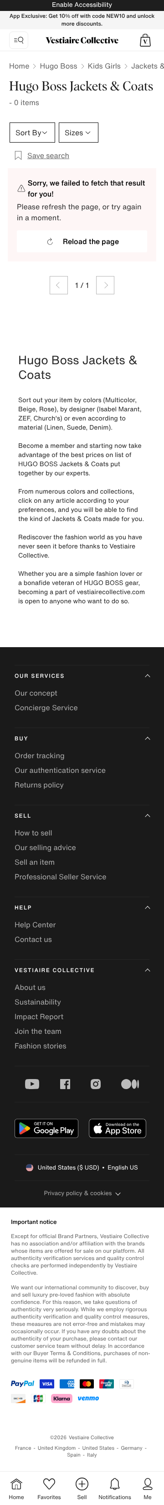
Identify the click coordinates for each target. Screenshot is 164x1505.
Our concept (36, 692)
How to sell (33, 832)
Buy (21, 739)
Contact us (33, 939)
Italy (92, 1455)
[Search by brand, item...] (18, 40)
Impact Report (39, 1016)
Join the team (38, 1031)
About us (30, 987)
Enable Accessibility (82, 5)
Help (23, 908)
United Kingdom (57, 1448)
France (23, 1448)
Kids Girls (104, 65)
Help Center (35, 924)
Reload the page (91, 241)
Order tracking (40, 755)
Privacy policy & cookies (78, 1193)
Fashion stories (41, 1045)
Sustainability (38, 1001)
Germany (132, 1448)
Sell (23, 816)
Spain (74, 1455)
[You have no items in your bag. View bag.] (145, 40)
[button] (145, 40)
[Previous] (59, 285)
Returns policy (39, 784)
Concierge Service (46, 707)
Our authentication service (60, 770)
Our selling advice (45, 847)
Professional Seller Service (60, 876)
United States (98, 1448)
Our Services (40, 676)
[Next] (105, 285)
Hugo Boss (58, 65)
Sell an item (35, 861)
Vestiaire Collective (55, 970)
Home (19, 65)
